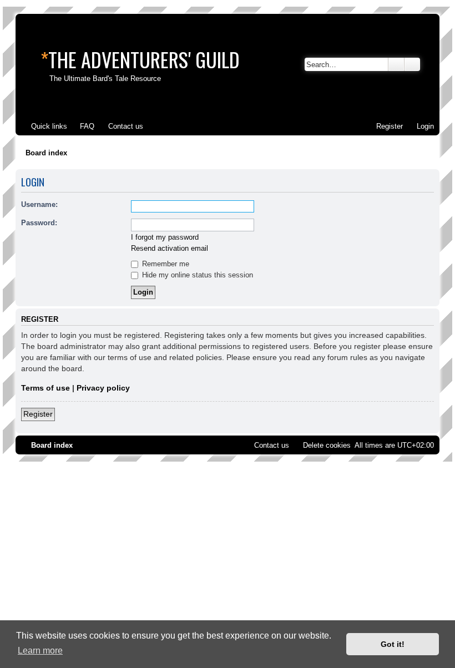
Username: (39, 204)
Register (38, 413)
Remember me (164, 264)
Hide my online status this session (196, 275)
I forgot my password (165, 237)
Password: (39, 223)
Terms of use (45, 387)
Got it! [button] (393, 644)
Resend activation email (169, 248)
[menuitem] (82, 126)
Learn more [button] (40, 650)
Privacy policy (103, 387)
